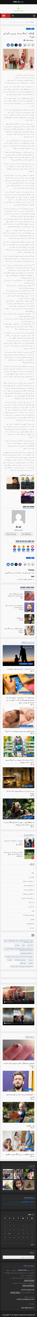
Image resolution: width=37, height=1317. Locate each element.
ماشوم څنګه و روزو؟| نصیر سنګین (29, 630)
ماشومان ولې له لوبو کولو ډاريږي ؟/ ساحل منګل (29, 854)
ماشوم (30, 963)
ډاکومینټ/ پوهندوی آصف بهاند (22, 966)
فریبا (9, 960)
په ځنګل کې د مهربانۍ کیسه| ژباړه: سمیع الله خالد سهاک (19, 823)
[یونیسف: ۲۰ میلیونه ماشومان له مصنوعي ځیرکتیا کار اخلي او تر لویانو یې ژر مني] (18, 684)
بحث (33, 29)
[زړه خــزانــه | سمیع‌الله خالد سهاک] (18, 777)
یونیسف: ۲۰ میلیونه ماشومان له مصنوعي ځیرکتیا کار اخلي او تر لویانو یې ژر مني (20, 700)
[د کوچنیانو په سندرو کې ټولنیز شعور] (18, 1081)
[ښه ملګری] (18, 1112)
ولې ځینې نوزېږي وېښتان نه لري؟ (19, 731)
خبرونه (28, 29)
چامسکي (23, 963)
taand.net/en (15, 1292)
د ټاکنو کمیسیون (27, 953)
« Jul (32, 1244)
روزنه (30, 960)
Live (3, 15)
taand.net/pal (29, 1280)
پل (18, 8)
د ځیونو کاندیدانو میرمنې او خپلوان (19, 956)
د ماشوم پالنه (29, 885)
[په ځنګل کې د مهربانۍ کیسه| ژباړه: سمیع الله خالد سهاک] (18, 808)
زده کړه (31, 902)
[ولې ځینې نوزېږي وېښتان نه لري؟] (18, 717)
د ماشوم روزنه (23, 663)
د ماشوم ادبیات (28, 881)
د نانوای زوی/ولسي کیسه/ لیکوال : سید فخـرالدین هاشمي (19, 949)
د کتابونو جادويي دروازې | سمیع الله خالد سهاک (20, 760)
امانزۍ (30, 945)
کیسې (26, 755)
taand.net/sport (28, 1285)
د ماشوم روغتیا (28, 894)
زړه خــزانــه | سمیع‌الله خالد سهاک (20, 792)
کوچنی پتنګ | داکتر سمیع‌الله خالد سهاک (29, 596)
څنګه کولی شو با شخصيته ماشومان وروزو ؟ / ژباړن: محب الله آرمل (18, 1204)
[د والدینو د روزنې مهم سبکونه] (18, 655)
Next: (25, 577)
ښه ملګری (29, 619)
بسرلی (17, 945)
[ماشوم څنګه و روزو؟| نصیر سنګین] (18, 1141)
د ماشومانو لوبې (28, 898)
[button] (34, 16)
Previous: (19, 571)
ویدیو (32, 927)
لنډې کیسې (30, 923)
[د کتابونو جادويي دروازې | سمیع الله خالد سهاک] (18, 746)
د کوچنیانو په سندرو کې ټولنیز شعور (29, 607)
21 (14, 1234)
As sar (18, 526)
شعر (33, 911)
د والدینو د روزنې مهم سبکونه (20, 668)
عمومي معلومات (23, 692)
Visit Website (26, 534)
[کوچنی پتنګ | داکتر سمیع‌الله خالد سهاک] (18, 1050)
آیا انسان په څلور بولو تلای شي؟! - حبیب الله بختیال (18, 941)
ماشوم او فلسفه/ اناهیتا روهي (29, 843)
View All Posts (11, 534)
